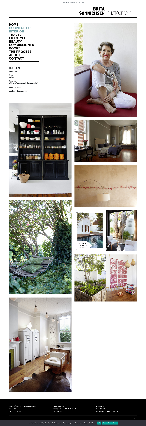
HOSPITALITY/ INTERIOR (20, 29)
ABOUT (14, 55)
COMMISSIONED (21, 44)
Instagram (73, 2)
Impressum (101, 409)
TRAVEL (15, 34)
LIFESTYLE (17, 38)
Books (14, 48)
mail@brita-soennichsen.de (65, 409)
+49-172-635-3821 (60, 406)
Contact (100, 406)
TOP (135, 419)
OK (99, 423)
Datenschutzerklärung (107, 411)
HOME (13, 24)
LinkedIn (82, 2)
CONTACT (16, 58)
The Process (20, 51)
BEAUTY (15, 41)
